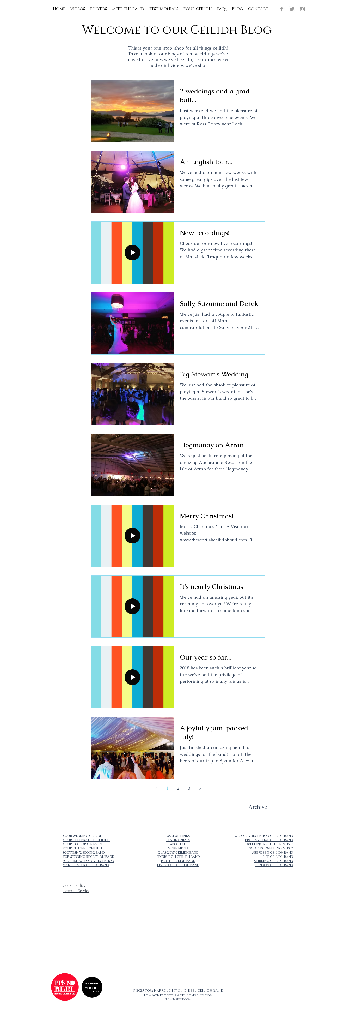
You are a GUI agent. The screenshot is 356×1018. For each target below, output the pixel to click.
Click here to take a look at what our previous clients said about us (161, 927)
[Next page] (200, 788)
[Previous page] (156, 788)
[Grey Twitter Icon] (292, 9)
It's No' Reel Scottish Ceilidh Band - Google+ (70, 942)
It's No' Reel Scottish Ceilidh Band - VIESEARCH (72, 938)
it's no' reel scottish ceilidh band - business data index (73, 934)
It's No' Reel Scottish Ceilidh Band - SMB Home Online (74, 936)
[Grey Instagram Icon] (302, 9)
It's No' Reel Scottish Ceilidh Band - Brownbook (71, 940)
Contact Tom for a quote (147, 929)
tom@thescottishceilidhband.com (178, 995)
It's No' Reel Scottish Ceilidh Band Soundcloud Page (156, 931)
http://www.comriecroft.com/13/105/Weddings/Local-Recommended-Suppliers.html (221, 956)
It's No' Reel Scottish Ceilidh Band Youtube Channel (192, 931)
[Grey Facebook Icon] (281, 9)
